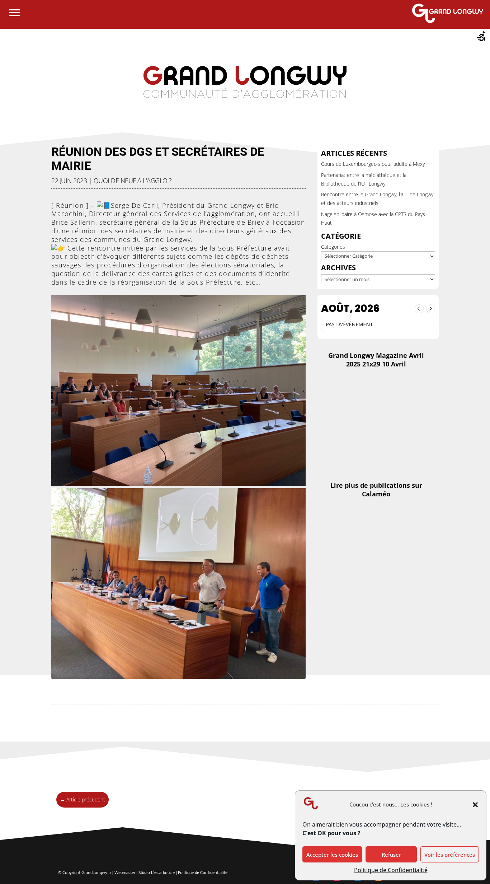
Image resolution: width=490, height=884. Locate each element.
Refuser (391, 854)
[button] (475, 804)
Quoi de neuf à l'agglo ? (133, 180)
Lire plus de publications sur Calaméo (376, 489)
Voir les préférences (449, 854)
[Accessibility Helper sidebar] (481, 37)
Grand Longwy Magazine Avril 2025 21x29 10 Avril (376, 359)
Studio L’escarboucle (157, 872)
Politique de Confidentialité (391, 870)
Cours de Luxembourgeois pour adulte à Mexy (373, 163)
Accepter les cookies (332, 854)
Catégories (333, 246)
